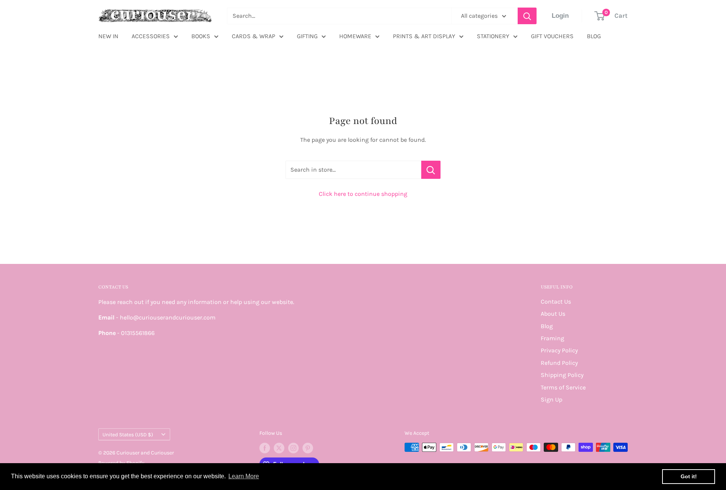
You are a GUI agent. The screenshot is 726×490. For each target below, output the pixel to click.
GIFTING (307, 36)
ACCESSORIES (151, 36)
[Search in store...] (431, 170)
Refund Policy (559, 362)
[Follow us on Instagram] (293, 448)
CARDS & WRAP (253, 36)
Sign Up (551, 399)
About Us (553, 313)
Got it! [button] (689, 476)
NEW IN (108, 36)
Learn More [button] (243, 476)
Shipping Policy (562, 374)
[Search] (527, 16)
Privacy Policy (559, 350)
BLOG (594, 36)
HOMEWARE (355, 36)
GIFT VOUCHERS (552, 36)
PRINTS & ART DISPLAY (424, 36)
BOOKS (200, 36)
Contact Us (556, 301)
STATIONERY (493, 36)
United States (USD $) (127, 434)
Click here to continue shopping (363, 193)
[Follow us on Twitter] (279, 448)
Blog (547, 326)
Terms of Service (563, 387)
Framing (552, 338)
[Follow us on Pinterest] (307, 448)
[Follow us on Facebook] (264, 448)
